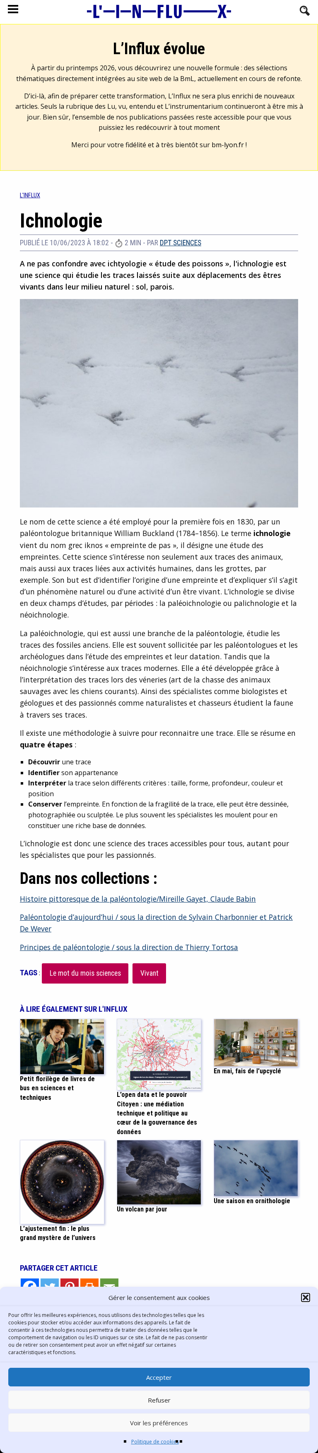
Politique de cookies (155, 1441)
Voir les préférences (159, 1423)
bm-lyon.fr (228, 144)
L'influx (30, 195)
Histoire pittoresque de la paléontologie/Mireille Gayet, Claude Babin (138, 899)
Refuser (159, 1400)
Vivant (149, 973)
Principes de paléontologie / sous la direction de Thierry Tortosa (129, 947)
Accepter (159, 1377)
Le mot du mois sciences (85, 973)
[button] (305, 1297)
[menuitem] (30, 195)
